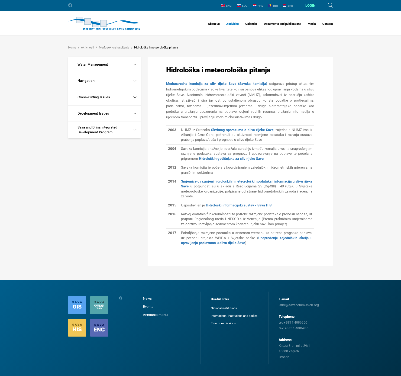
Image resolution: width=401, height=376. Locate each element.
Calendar (251, 24)
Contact (327, 24)
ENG (229, 5)
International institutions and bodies (234, 316)
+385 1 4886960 (295, 322)
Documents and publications (282, 24)
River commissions (223, 323)
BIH (275, 5)
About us (214, 24)
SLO (244, 5)
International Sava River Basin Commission (104, 23)
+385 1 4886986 (296, 328)
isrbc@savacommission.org (299, 305)
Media (312, 24)
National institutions (224, 308)
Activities (232, 24)
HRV (261, 5)
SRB (290, 5)
